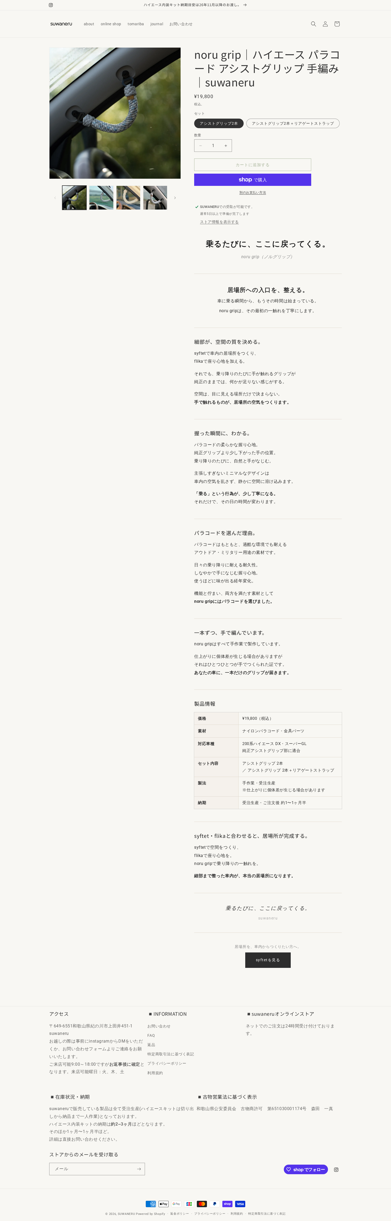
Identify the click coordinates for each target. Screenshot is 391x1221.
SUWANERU (126, 1214)
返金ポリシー (179, 1213)
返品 (151, 1045)
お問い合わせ (159, 1026)
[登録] (139, 1169)
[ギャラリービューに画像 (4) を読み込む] (155, 198)
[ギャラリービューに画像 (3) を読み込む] (128, 198)
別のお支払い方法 (252, 192)
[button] (313, 24)
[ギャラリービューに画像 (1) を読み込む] (74, 198)
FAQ (151, 1035)
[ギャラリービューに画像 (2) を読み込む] (101, 198)
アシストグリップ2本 (219, 123)
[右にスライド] (175, 198)
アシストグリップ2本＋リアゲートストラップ (293, 123)
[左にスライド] (55, 198)
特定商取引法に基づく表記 (170, 1054)
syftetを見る (268, 960)
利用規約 (155, 1073)
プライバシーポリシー (166, 1063)
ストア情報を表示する (219, 222)
